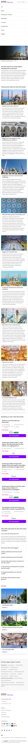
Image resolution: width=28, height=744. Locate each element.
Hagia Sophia (11, 665)
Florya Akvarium (4, 673)
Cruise (2, 30)
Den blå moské (19, 665)
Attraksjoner (4, 18)
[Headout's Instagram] (4, 730)
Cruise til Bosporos (18, 678)
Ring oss (4, 701)
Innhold (6, 741)
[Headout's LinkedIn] (2, 730)
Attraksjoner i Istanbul (6, 14)
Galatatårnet (4, 669)
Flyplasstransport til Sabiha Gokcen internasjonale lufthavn (12, 685)
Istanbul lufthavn (20, 682)
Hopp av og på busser (6, 680)
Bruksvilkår (3, 714)
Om (2, 7)
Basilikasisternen (14, 667)
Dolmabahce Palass (13, 669)
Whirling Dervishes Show (6, 671)
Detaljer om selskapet (6, 710)
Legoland (20, 673)
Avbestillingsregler (5, 716)
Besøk (2, 10)
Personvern (3, 712)
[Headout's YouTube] (6, 730)
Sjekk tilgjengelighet (14, 435)
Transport (3, 22)
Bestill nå (4, 607)
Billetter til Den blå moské (7, 61)
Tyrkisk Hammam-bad (19, 671)
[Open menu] (26, 1)
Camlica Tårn (13, 673)
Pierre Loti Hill (4, 676)
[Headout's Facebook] (9, 730)
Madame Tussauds (13, 676)
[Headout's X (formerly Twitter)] (11, 730)
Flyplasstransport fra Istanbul (7, 682)
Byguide (3, 34)
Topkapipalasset (5, 667)
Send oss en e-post (6, 703)
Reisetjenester (4, 26)
